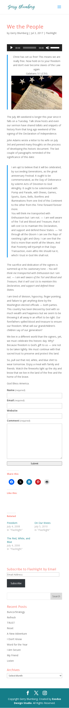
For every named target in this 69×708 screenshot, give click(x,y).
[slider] (55, 47)
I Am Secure (14, 649)
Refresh (11, 617)
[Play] (11, 47)
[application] (34, 47)
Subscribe (16, 583)
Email (16, 400)
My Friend (12, 655)
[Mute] (47, 47)
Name (16, 390)
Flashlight (51, 33)
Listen (10, 660)
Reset (10, 628)
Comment (18, 420)
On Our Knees (42, 523)
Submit (34, 463)
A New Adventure (17, 633)
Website (12, 410)
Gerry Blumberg (19, 33)
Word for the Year (17, 644)
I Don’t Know (14, 639)
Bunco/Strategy (16, 612)
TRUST (11, 622)
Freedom (12, 523)
